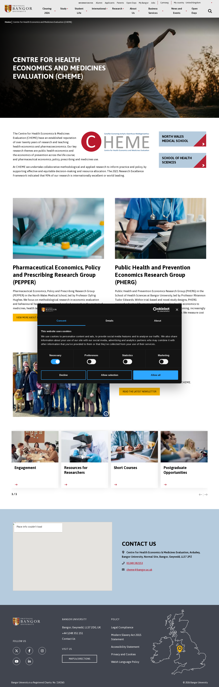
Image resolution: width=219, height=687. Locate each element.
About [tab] (157, 320)
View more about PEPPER (30, 317)
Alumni (99, 3)
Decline (63, 375)
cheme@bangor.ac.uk (139, 569)
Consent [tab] (61, 320)
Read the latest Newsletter (139, 391)
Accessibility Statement (125, 646)
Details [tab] (110, 320)
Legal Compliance (122, 627)
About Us (133, 10)
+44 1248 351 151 (72, 633)
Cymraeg (164, 3)
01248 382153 (134, 563)
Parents (120, 3)
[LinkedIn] (29, 661)
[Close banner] (177, 310)
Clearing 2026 (46, 10)
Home (8, 22)
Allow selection (109, 375)
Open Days (131, 3)
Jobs (153, 3)
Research (117, 8)
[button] (200, 494)
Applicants (109, 3)
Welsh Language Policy (125, 661)
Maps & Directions (79, 659)
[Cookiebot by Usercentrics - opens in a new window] (155, 309)
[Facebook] (29, 650)
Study (63, 8)
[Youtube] (16, 661)
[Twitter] (16, 650)
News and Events (176, 10)
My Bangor (143, 3)
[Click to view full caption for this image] (106, 414)
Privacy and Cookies (123, 654)
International (99, 8)
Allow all (155, 375)
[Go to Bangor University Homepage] (18, 9)
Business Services (152, 10)
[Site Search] (210, 10)
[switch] (91, 361)
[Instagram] (42, 650)
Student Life (79, 10)
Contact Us (68, 638)
